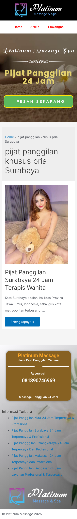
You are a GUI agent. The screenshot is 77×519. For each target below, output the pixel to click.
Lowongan (56, 27)
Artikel (35, 27)
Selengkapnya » (22, 320)
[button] (38, 101)
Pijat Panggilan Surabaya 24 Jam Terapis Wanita (29, 280)
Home (18, 27)
